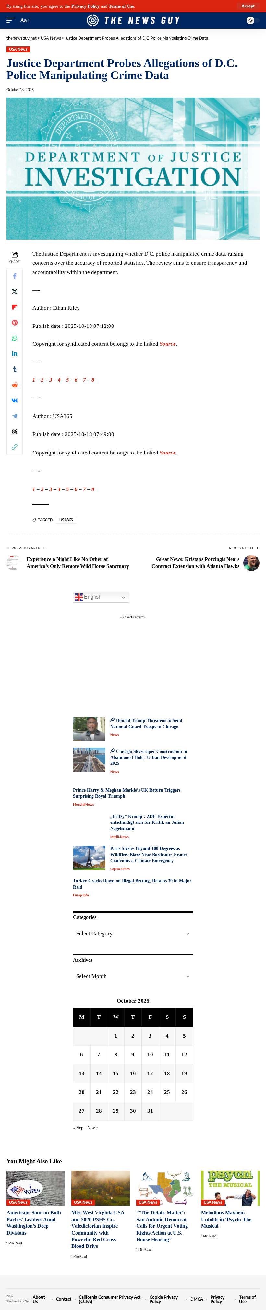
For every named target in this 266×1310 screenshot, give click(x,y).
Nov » (93, 1127)
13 (82, 1073)
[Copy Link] (14, 447)
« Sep (78, 1127)
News (114, 735)
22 (116, 1092)
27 (82, 1111)
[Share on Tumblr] (14, 369)
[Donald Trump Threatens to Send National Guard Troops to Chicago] (89, 729)
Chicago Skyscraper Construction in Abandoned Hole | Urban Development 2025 (148, 757)
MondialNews (83, 804)
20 (82, 1092)
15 (116, 1073)
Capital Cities (120, 869)
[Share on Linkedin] (14, 354)
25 (167, 1092)
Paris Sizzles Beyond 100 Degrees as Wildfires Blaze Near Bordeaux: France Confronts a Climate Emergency (148, 854)
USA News (18, 49)
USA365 (66, 519)
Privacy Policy (85, 6)
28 (99, 1111)
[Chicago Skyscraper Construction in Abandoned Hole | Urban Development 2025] (89, 760)
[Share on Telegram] (14, 416)
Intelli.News (119, 837)
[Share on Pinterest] (14, 322)
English (92, 597)
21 (99, 1092)
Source (168, 344)
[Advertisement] (133, 662)
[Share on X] (14, 291)
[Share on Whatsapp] (14, 338)
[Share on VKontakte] (14, 400)
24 (150, 1092)
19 (184, 1073)
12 (184, 1054)
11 (167, 1054)
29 (116, 1111)
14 (99, 1073)
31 (150, 1111)
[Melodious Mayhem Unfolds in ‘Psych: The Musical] (230, 1188)
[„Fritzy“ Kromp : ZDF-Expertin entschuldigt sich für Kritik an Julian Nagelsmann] (89, 826)
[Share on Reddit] (14, 385)
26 (184, 1092)
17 (150, 1073)
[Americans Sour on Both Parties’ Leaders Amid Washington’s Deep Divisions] (35, 1188)
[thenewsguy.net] (133, 20)
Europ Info (81, 895)
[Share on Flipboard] (14, 307)
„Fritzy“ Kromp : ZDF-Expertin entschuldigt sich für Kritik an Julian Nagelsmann (147, 822)
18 (167, 1073)
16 (133, 1073)
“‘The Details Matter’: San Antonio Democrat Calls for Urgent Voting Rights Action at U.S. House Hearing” (162, 1226)
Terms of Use (121, 6)
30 (133, 1111)
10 (150, 1054)
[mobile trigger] (12, 20)
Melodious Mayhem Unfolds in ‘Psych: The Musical (226, 1219)
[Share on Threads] (14, 431)
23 (133, 1092)
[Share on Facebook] (14, 276)
